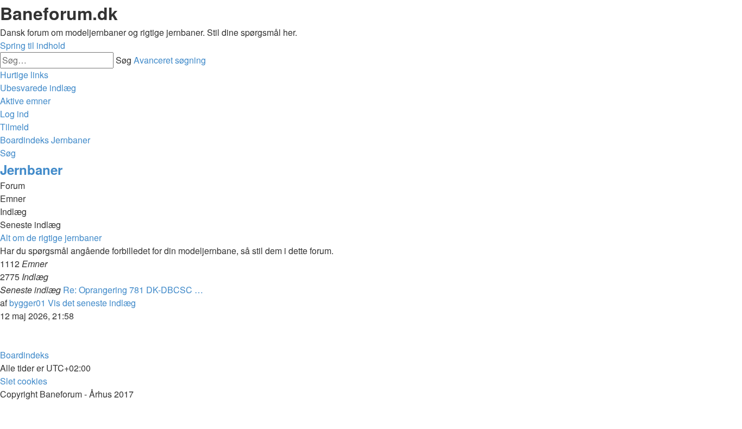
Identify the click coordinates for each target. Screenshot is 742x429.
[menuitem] (38, 87)
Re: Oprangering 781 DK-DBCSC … (133, 289)
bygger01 (27, 302)
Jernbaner (31, 169)
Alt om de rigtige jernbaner (51, 237)
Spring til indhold (32, 45)
